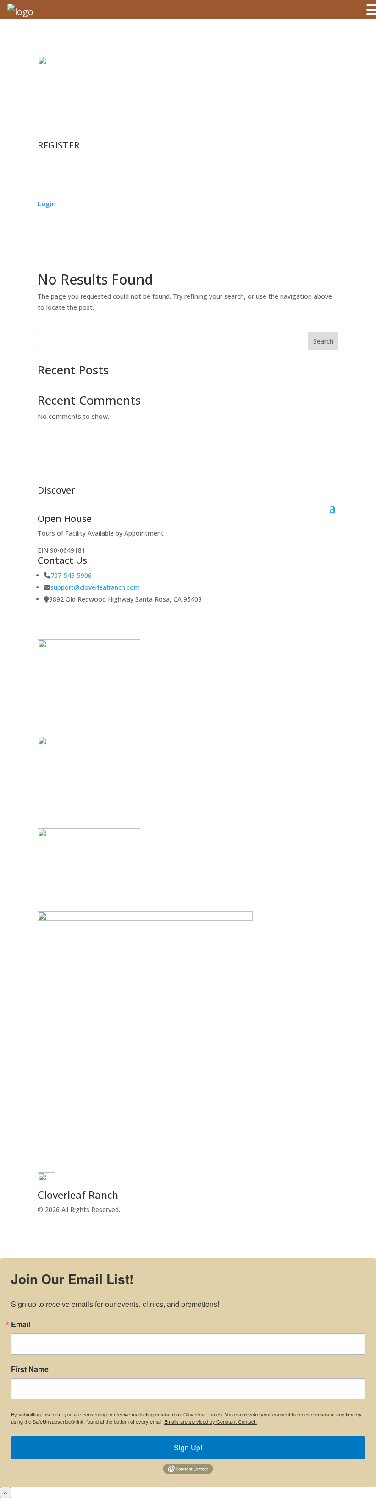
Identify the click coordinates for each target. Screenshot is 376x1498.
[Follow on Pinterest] (100, 1161)
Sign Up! (188, 1447)
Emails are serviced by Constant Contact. (210, 1421)
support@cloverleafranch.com (95, 587)
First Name (30, 1369)
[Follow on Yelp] (81, 1161)
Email (20, 1324)
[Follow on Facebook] (45, 1161)
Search (323, 341)
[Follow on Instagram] (63, 1161)
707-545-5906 (71, 575)
